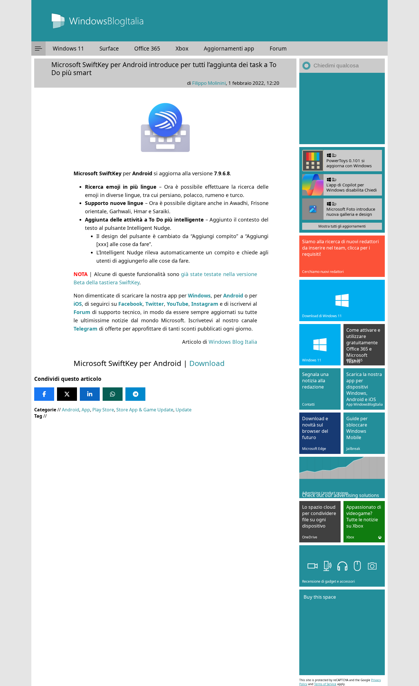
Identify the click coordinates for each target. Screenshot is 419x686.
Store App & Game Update (144, 410)
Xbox (182, 48)
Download (207, 363)
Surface (109, 48)
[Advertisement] (165, 465)
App (86, 410)
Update (184, 410)
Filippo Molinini (209, 83)
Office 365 (147, 48)
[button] (38, 48)
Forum (278, 48)
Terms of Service (325, 684)
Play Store (103, 410)
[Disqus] (165, 588)
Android (70, 410)
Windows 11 (68, 48)
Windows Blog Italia (233, 341)
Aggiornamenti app (229, 48)
